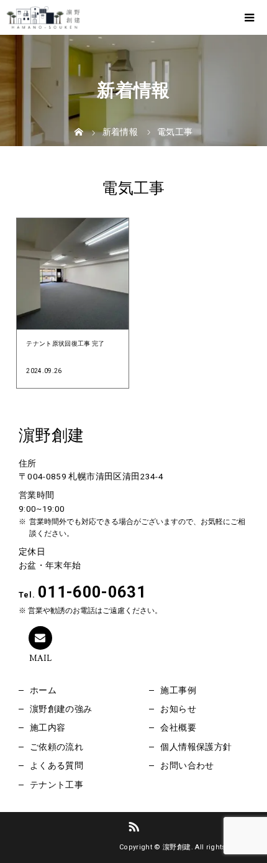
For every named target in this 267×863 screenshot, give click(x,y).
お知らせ (178, 709)
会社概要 (178, 727)
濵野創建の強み (61, 709)
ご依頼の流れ (56, 747)
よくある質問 (56, 765)
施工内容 (47, 727)
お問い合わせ (187, 765)
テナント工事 (56, 785)
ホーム (43, 690)
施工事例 (178, 690)
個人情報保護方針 (196, 747)
